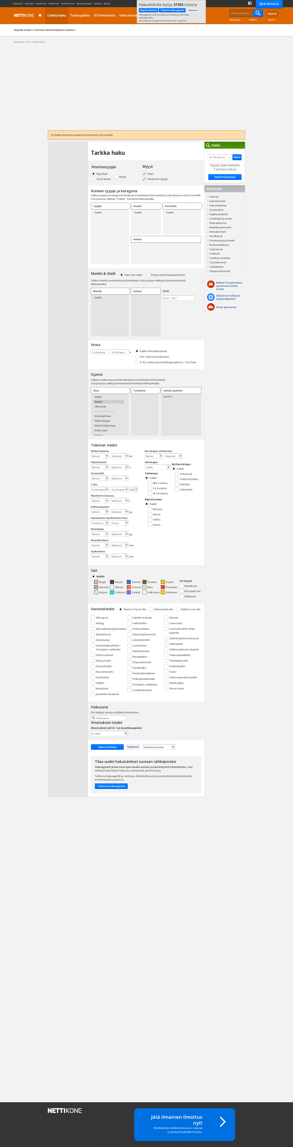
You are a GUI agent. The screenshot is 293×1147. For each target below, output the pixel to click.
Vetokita (185, 484)
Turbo (172, 672)
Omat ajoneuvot (226, 307)
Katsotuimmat (217, 205)
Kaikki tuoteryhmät (257, 19)
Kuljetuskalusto (218, 214)
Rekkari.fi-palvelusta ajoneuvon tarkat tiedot (229, 286)
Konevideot (216, 210)
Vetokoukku (176, 683)
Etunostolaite (104, 666)
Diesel (156, 514)
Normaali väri (192, 591)
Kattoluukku (140, 623)
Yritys (150, 174)
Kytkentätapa (181, 464)
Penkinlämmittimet (144, 673)
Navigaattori (140, 656)
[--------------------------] (108, 411)
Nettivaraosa (68, 3)
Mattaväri (190, 596)
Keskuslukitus (141, 629)
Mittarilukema (100, 451)
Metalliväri (190, 586)
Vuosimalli (97, 473)
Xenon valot (176, 688)
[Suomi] (108, 402)
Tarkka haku (56, 15)
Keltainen (171, 592)
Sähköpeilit (176, 644)
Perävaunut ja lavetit (222, 240)
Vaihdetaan (216, 266)
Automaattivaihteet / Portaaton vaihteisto (108, 647)
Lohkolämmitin (141, 640)
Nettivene (54, 3)
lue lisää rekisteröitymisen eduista (54, 30)
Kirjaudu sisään (22, 30)
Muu (150, 587)
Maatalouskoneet (220, 227)
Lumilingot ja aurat (220, 218)
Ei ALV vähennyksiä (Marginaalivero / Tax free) (168, 362)
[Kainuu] (108, 435)
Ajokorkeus (98, 551)
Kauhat (213, 196)
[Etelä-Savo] (108, 430)
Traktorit (214, 253)
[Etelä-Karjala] (108, 421)
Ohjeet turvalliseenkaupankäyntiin (228, 297)
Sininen (136, 582)
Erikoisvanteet (104, 655)
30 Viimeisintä (104, 15)
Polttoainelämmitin (144, 679)
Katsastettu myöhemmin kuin (109, 518)
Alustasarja (103, 640)
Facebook (250, 3)
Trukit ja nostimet (219, 258)
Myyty (122, 177)
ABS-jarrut (102, 617)
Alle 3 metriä (160, 483)
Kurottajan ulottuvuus (158, 451)
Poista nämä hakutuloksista (168, 275)
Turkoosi (120, 592)
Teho (94, 484)
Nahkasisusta (141, 651)
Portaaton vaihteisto (145, 684)
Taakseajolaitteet (179, 655)
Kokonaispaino (100, 507)
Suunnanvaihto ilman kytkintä (182, 631)
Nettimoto (41, 3)
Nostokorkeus (99, 540)
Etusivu (40, 15)
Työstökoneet (217, 262)
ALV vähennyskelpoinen (154, 356)
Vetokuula (186, 474)
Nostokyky (97, 529)
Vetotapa (151, 462)
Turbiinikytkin (177, 666)
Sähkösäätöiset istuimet (184, 649)
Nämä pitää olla (163, 609)
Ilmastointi (102, 688)
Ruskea (152, 582)
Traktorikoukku (189, 479)
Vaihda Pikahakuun (225, 177)
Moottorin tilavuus (102, 495)
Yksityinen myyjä (157, 179)
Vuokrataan (103, 179)
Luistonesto (140, 645)
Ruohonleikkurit (219, 245)
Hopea (103, 592)
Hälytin (100, 683)
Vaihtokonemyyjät (133, 15)
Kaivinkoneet (217, 201)
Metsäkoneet (217, 231)
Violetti (136, 592)
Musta (119, 582)
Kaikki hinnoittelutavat (153, 351)
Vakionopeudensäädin (183, 677)
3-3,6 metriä (160, 488)
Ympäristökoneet (219, 271)
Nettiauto (18, 3)
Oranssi (136, 587)
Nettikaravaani (84, 3)
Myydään (235, 19)
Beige (102, 582)
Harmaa (104, 587)
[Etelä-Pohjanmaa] (108, 426)
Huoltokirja (102, 677)
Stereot (173, 617)
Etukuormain (103, 660)
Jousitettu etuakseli (107, 694)
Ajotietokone (103, 634)
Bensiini (157, 509)
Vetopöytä (186, 489)
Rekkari (98, 3)
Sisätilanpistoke (142, 690)
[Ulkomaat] (108, 406)
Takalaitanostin (178, 660)
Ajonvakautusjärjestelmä (111, 629)
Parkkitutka (139, 668)
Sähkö (156, 519)
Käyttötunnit (99, 462)
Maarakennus (218, 223)
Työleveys (151, 473)
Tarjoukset (215, 249)
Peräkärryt (215, 236)
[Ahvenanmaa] (108, 416)
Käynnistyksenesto (144, 634)
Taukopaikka (80, 15)
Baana (107, 3)
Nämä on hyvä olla (135, 609)
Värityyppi (185, 581)
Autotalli (29, 3)
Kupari (170, 582)
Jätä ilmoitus (269, 4)
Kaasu (156, 524)
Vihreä (119, 587)
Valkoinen (153, 592)
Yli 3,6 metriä (160, 493)
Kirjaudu (272, 13)
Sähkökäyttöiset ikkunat (184, 638)
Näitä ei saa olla (190, 609)
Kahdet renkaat (142, 617)
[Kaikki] (108, 212)
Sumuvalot (175, 623)
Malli (166, 291)
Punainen (172, 587)
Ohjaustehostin (142, 662)
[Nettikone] (23, 15)
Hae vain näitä (133, 275)
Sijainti (271, 19)
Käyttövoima (153, 499)
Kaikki (153, 478)
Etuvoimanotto (104, 672)
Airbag (100, 623)
